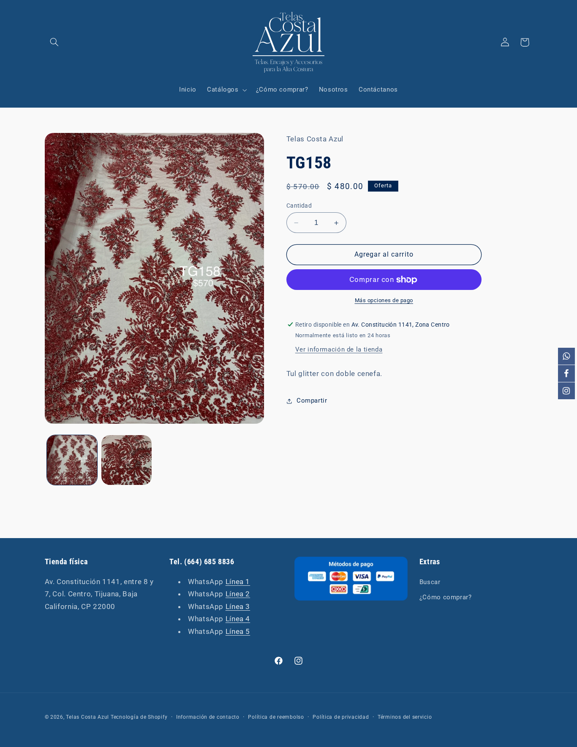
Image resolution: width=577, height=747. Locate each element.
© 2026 (54, 717)
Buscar (430, 581)
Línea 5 (238, 631)
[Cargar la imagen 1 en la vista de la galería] (72, 460)
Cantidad (299, 205)
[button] (54, 42)
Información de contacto (208, 717)
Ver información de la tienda (339, 349)
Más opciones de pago (384, 301)
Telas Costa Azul (87, 717)
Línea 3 (238, 606)
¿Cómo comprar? (445, 597)
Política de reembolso (276, 717)
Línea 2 (238, 594)
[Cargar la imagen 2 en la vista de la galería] (126, 460)
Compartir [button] (312, 400)
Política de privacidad (341, 717)
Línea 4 (238, 618)
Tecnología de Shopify (139, 717)
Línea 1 (238, 581)
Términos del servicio (405, 717)
